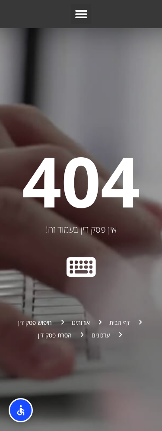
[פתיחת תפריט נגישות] (21, 410)
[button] (81, 14)
